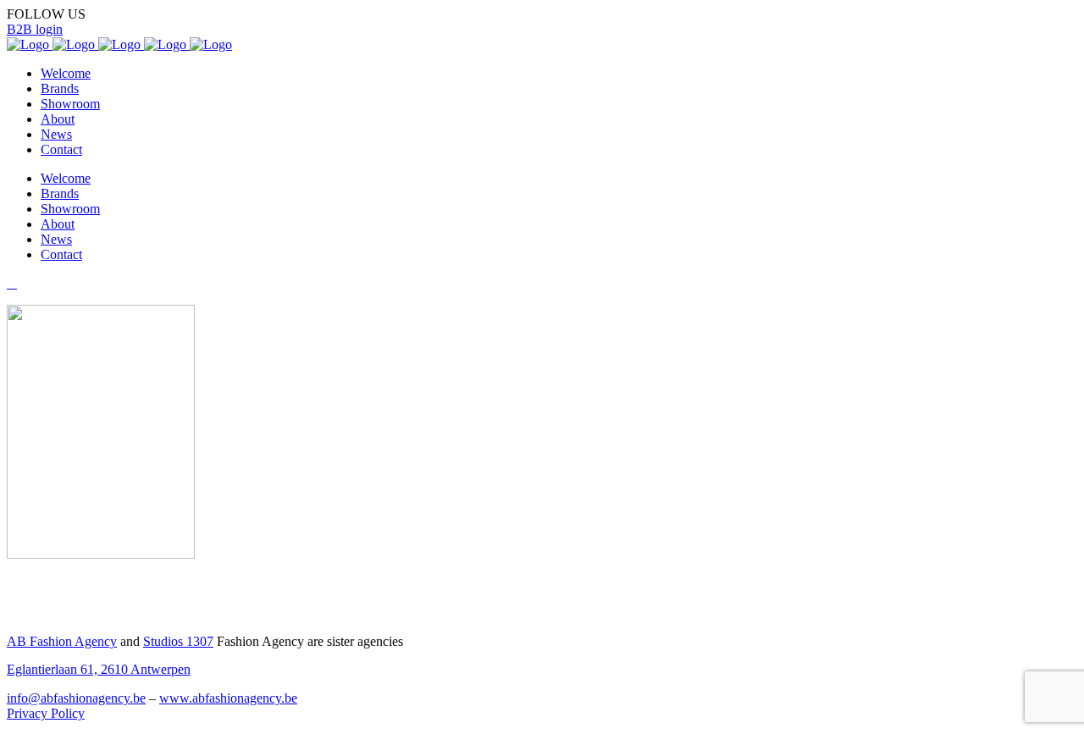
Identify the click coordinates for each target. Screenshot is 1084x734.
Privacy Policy (46, 713)
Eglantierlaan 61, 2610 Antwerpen (99, 669)
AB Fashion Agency (62, 641)
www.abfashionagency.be (228, 698)
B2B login (35, 29)
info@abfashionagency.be (76, 698)
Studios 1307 (178, 641)
